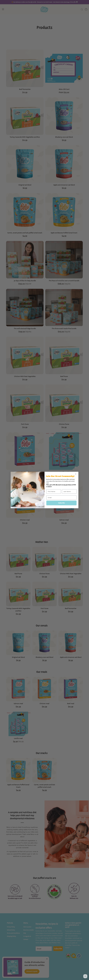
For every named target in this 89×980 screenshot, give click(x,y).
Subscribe (61, 503)
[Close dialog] (76, 473)
